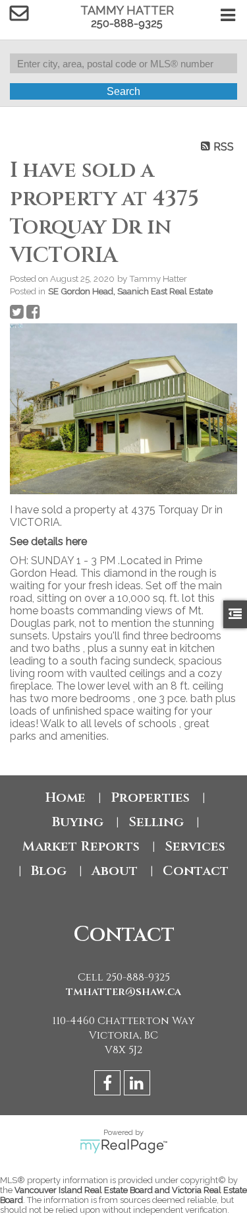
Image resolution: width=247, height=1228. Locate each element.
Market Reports (81, 846)
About (115, 871)
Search (123, 91)
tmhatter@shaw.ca (123, 992)
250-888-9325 (127, 23)
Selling (156, 822)
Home (65, 797)
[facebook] (109, 1085)
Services (195, 846)
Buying (77, 822)
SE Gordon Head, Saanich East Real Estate (130, 291)
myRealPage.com (123, 1146)
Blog (49, 871)
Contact (196, 871)
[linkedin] (138, 1085)
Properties (150, 797)
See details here (48, 541)
